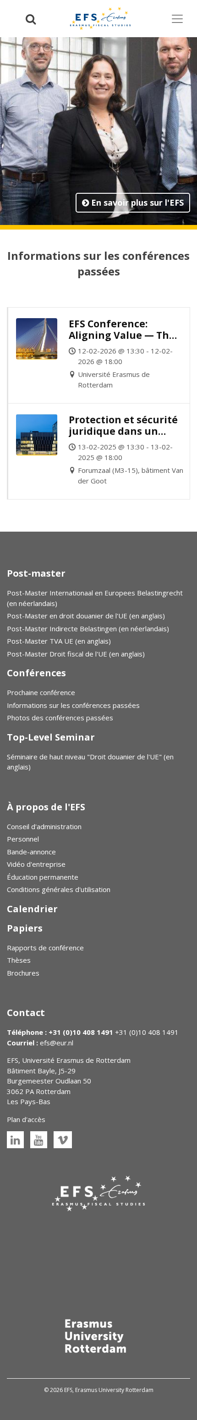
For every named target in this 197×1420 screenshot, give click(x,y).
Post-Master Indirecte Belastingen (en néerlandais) (88, 628)
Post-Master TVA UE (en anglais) (59, 640)
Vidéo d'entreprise (36, 864)
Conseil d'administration (44, 826)
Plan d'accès (26, 1119)
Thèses (19, 960)
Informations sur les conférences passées (73, 705)
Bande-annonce (31, 851)
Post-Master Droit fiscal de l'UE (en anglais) (76, 653)
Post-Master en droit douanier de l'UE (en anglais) (86, 615)
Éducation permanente (42, 876)
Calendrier (32, 909)
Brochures (23, 972)
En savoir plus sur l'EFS (136, 202)
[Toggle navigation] (177, 19)
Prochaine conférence (41, 692)
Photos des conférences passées (60, 717)
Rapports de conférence (45, 947)
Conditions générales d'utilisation (58, 889)
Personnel (23, 838)
